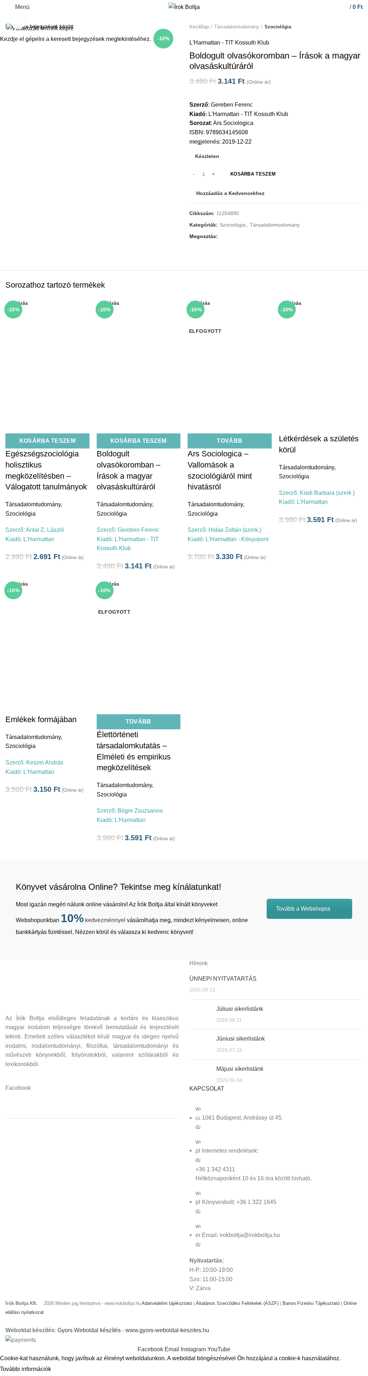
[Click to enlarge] (18, 22)
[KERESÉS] (358, 26)
